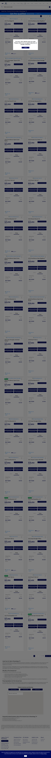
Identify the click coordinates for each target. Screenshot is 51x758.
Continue (25, 47)
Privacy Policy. (44, 753)
